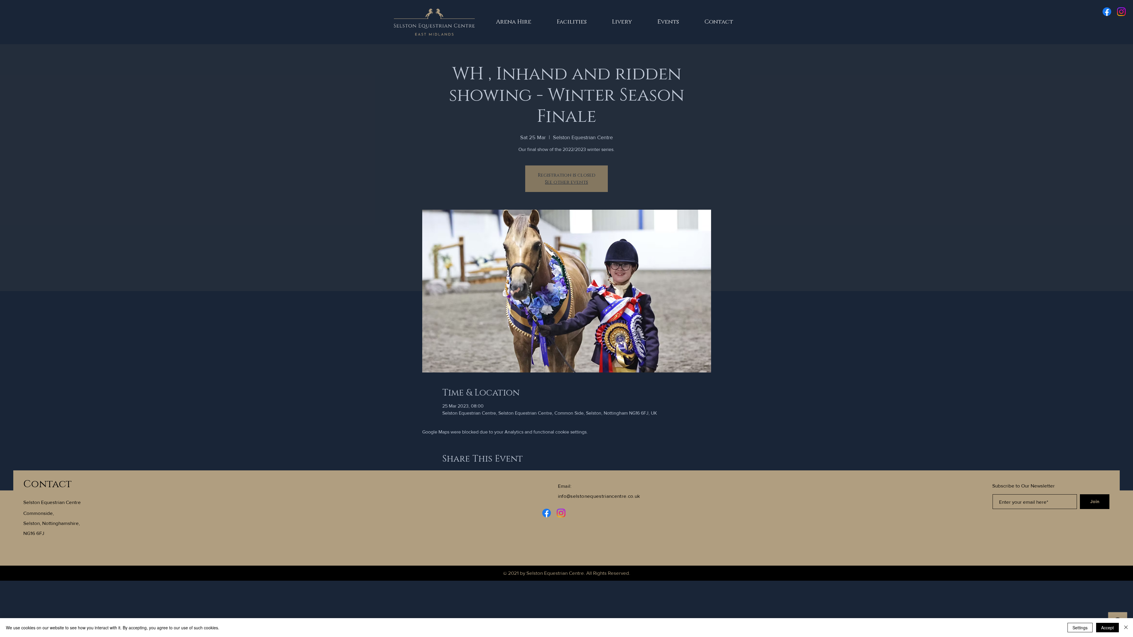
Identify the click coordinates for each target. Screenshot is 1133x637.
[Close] (1125, 627)
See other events (566, 182)
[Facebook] (1107, 11)
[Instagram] (1121, 11)
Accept (1107, 628)
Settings (1080, 628)
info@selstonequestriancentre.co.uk (599, 496)
